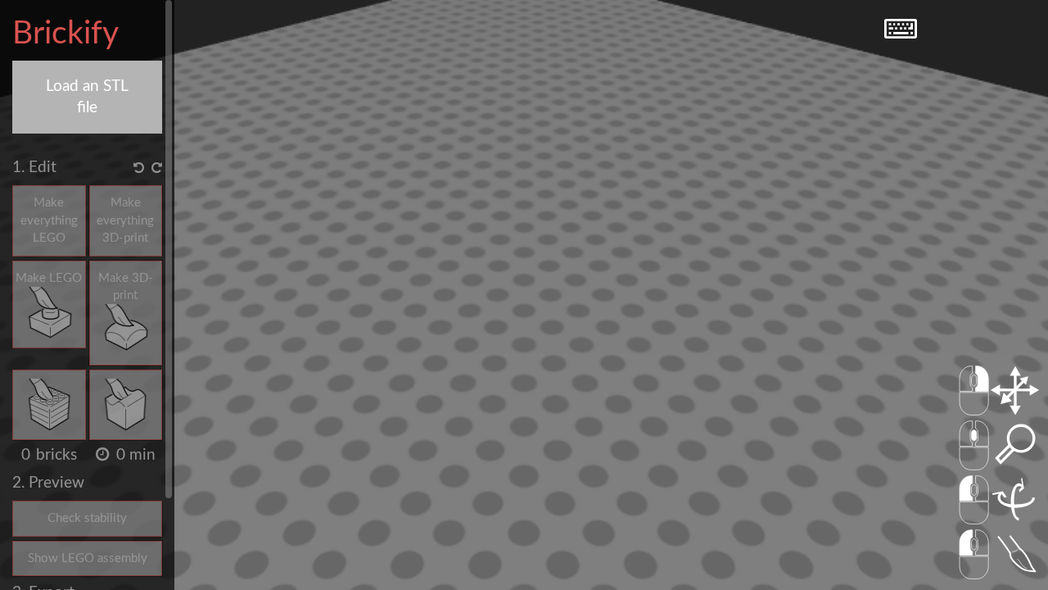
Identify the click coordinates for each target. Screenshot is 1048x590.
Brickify (65, 34)
